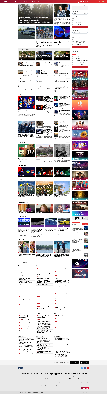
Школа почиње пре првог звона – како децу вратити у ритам (44, 304)
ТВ (29, 1)
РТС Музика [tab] (84, 32)
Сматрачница (81, 373)
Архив (53, 383)
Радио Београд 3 (42, 382)
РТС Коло (63, 380)
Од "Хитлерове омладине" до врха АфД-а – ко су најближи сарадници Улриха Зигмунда (61, 41)
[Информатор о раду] (80, 273)
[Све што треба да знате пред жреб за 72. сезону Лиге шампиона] (56, 112)
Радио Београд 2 (34, 382)
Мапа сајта (85, 388)
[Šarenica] (80, 185)
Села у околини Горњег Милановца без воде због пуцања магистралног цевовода (44, 293)
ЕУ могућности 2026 (53, 374)
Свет (55, 266)
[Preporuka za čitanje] (80, 205)
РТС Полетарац (81, 380)
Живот (25, 378)
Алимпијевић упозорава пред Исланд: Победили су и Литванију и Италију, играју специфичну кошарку (48, 99)
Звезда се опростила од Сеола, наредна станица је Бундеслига (25, 323)
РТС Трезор (69, 380)
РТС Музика (74, 380)
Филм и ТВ (61, 378)
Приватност (20, 392)
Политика (20, 266)
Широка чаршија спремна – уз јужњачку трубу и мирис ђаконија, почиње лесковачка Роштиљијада (26, 350)
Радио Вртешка (78, 382)
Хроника (20, 291)
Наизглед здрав (55, 378)
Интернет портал (65, 385)
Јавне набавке (53, 385)
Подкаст (86, 373)
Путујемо (45, 378)
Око (20, 78)
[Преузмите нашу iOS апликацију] (84, 362)
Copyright (25, 392)
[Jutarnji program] (80, 105)
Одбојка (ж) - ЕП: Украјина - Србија (24, 175)
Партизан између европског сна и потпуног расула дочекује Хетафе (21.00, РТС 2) (64, 98)
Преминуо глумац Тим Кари (64, 127)
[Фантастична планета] (80, 95)
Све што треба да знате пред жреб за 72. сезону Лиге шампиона (64, 111)
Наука (65, 378)
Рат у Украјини (64, 373)
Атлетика (58, 376)
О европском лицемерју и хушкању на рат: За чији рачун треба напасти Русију (26, 86)
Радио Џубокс (71, 382)
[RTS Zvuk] (80, 165)
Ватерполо (53, 376)
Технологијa (57, 336)
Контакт (42, 385)
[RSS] (100, 1)
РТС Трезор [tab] (80, 32)
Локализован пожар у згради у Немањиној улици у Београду (25, 305)
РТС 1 (26, 380)
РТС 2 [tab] (80, 13)
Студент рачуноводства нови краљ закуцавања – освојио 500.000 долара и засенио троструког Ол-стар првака (44, 327)
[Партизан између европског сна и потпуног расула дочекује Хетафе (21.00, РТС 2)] (56, 98)
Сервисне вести (74, 373)
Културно (22, 142)
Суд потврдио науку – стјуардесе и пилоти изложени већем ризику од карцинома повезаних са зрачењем (26, 135)
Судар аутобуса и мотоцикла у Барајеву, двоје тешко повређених (26, 299)
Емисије (39, 1)
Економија (56, 291)
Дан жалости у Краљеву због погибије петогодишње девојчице (43, 301)
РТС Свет (37, 380)
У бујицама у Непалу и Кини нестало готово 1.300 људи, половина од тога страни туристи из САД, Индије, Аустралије (62, 277)
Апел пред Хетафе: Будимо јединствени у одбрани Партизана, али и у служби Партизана (26, 316)
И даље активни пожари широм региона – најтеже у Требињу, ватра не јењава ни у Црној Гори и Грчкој (43, 281)
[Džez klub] (80, 155)
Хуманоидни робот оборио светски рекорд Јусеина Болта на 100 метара (51, 229)
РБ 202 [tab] (86, 53)
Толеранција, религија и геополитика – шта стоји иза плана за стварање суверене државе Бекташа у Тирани (44, 277)
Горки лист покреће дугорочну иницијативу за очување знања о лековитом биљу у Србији (44, 195)
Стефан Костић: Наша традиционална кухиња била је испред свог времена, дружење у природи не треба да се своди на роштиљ (61, 56)
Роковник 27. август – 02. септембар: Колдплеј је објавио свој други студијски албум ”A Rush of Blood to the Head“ (25, 158)
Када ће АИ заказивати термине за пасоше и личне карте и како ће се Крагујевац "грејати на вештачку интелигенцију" (44, 297)
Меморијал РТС (77, 376)
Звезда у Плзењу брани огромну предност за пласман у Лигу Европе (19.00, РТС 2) (48, 107)
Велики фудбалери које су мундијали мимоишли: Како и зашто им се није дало (43, 86)
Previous (72, 13)
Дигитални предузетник (77, 378)
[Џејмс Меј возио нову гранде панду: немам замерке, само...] (64, 222)
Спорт (16, 1)
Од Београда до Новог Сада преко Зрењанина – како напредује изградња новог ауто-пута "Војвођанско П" (61, 308)
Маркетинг (47, 385)
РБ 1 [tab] (74, 53)
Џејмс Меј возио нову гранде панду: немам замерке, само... (63, 229)
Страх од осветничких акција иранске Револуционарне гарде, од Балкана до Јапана (61, 286)
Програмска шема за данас (80, 67)
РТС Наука (42, 380)
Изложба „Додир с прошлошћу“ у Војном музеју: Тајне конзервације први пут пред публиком (43, 158)
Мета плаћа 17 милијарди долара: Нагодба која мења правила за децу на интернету (24, 230)
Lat (91, 1)
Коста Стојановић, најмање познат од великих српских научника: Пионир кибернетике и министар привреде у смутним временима (61, 87)
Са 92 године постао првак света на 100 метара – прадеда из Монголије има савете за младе (26, 346)
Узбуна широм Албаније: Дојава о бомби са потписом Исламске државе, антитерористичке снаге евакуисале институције (64, 72)
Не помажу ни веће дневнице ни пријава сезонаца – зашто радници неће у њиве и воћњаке (26, 58)
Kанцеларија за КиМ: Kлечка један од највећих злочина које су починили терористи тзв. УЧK (25, 278)
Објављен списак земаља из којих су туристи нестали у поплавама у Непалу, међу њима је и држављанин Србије (44, 41)
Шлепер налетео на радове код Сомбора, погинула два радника (25, 40)
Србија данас (36, 373)
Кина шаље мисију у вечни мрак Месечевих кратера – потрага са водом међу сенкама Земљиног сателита (37, 230)
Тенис (55, 313)
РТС (43, 1)
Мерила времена (57, 373)
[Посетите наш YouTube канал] (88, 368)
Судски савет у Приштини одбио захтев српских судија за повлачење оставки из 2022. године (26, 269)
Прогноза (74, 8)
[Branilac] (80, 85)
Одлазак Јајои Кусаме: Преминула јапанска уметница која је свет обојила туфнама (62, 158)
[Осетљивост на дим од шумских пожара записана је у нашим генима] (56, 135)
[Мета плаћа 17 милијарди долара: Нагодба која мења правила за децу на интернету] (24, 222)
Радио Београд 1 (26, 382)
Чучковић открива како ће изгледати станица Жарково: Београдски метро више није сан (44, 307)
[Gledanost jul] (80, 135)
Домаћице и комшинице (58, 212)
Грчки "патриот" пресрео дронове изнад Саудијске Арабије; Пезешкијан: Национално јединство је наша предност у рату (47, 72)
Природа (69, 378)
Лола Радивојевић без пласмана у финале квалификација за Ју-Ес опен (61, 316)
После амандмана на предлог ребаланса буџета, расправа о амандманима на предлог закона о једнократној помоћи (46, 63)
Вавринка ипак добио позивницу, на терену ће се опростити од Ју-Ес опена (62, 319)
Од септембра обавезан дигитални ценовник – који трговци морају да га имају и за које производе (62, 304)
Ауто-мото (63, 376)
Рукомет (48, 376)
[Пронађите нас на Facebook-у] (85, 368)
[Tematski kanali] (80, 215)
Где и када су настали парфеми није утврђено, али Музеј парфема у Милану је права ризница (64, 122)
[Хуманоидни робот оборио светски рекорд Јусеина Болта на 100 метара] (51, 222)
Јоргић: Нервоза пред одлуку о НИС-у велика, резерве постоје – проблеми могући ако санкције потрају (62, 294)
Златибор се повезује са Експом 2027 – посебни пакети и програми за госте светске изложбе (61, 195)
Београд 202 (48, 382)
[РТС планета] (83, 1)
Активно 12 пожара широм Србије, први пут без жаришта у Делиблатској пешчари (34, 18)
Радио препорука (24, 202)
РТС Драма (47, 380)
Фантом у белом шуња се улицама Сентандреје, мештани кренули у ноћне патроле (44, 273)
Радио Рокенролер (63, 382)
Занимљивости (22, 336)
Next (87, 13)
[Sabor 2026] (80, 145)
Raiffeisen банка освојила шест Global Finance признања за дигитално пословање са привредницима (26, 195)
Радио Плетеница (55, 382)
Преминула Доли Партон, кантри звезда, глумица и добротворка (43, 345)
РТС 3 (33, 380)
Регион (37, 266)
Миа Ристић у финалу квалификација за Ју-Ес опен (62, 328)
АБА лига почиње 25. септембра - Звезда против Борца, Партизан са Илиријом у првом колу (64, 105)
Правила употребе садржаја (33, 392)
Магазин (25, 1)
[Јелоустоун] (80, 175)
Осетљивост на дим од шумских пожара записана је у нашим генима (64, 133)
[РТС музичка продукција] (80, 263)
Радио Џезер (84, 382)
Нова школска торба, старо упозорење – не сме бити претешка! (26, 211)
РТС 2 (29, 380)
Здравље (56, 378)
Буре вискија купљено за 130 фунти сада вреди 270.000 (47, 122)
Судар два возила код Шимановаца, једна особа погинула (64, 63)
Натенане (22, 239)
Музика (35, 378)
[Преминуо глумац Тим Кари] (56, 129)
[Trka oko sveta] (80, 75)
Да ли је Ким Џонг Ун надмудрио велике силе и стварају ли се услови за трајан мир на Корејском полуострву (62, 255)
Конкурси (59, 385)
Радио (33, 1)
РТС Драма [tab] (75, 32)
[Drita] (80, 195)
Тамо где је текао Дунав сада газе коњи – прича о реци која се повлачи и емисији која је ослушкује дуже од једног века (44, 255)
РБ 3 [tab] (82, 53)
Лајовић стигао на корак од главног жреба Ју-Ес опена (62, 325)
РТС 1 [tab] (75, 13)
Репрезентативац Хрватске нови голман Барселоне (26, 320)
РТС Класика (58, 380)
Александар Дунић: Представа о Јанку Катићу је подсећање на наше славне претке (43, 348)
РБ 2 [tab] (78, 53)
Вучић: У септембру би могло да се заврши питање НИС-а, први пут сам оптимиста (62, 19)
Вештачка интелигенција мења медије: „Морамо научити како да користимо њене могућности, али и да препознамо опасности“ (62, 340)
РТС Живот (52, 380)
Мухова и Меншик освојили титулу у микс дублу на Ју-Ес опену (61, 322)
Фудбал (20, 313)
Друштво (38, 291)
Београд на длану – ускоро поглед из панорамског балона (26, 354)
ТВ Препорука (23, 165)
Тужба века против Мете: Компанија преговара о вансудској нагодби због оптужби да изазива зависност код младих (62, 351)
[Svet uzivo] (80, 115)
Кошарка (38, 313)
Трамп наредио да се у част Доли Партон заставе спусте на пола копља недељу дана (43, 341)
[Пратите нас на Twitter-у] (82, 368)
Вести (11, 1)
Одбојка (44, 376)
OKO (21, 1)
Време (69, 373)
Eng (95, 1)
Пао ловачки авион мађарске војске (43, 284)
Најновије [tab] (74, 221)
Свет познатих (39, 336)
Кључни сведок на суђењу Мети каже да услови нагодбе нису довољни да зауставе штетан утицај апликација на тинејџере (44, 132)
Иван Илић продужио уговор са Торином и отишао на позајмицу (25, 326)
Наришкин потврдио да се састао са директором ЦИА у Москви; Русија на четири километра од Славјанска (28, 71)
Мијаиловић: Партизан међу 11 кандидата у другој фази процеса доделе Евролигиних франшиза (44, 331)
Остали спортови (69, 376)
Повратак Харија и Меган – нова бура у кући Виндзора (26, 255)
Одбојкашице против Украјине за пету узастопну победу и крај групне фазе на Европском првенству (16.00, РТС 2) (26, 111)
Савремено (22, 216)
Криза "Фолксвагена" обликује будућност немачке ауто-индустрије (61, 301)
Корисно (21, 179)
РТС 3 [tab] (85, 13)
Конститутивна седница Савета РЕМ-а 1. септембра (26, 272)
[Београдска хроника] (80, 125)
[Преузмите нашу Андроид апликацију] (74, 362)
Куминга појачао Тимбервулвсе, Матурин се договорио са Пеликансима (44, 324)
